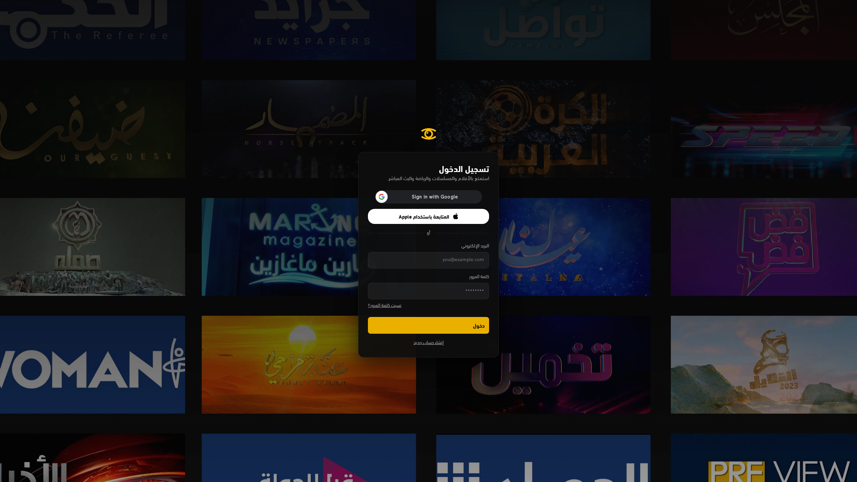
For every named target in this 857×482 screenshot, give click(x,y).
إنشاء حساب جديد (428, 343)
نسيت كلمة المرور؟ (384, 306)
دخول (479, 325)
